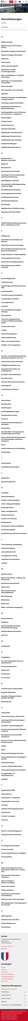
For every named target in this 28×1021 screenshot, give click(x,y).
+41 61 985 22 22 (8, 946)
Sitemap (3, 969)
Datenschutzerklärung (7, 974)
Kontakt (3, 967)
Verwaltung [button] (5, 992)
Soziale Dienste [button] (6, 995)
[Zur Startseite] (4, 2)
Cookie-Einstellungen (7, 979)
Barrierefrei (4, 981)
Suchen (23, 2)
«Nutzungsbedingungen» (10, 1019)
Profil (11, 1)
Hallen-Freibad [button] (6, 998)
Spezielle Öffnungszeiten (10, 989)
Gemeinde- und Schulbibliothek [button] (11, 1005)
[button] (19, 1)
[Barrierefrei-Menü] (16, 2)
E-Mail (5, 949)
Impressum (4, 972)
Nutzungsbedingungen (7, 976)
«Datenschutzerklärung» (8, 1017)
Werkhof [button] (4, 1002)
